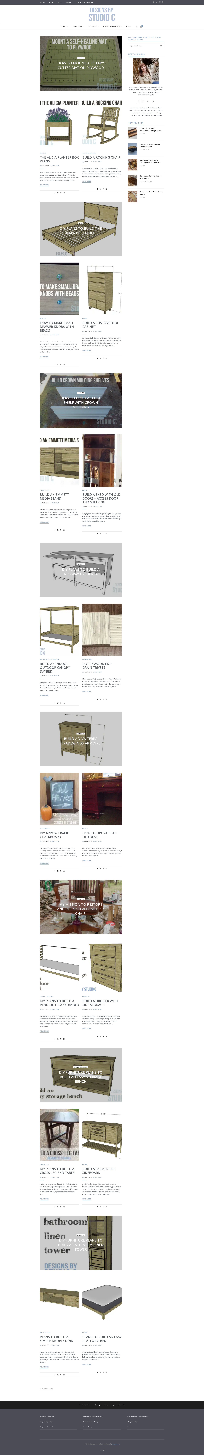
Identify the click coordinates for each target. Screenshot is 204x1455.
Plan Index (130, 1427)
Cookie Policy (87, 1427)
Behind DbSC (55, 2)
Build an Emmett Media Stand (54, 496)
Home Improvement (112, 26)
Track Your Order (84, 2)
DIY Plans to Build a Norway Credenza (81, 571)
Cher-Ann (45, 165)
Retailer (93, 26)
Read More (44, 185)
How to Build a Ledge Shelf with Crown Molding (80, 402)
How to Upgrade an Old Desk (99, 835)
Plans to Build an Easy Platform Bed (101, 1339)
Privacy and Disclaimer (47, 1417)
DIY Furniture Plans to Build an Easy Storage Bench (80, 1077)
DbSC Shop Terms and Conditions (137, 1417)
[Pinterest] (60, 193)
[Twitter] (58, 193)
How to (81, 58)
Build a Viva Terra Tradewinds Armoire (80, 741)
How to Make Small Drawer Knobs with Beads (57, 327)
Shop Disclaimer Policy (47, 1427)
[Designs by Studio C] (102, 14)
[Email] (63, 193)
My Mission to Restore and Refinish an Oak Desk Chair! (80, 909)
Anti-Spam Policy (132, 1422)
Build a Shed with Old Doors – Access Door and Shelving (101, 498)
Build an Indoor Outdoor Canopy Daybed (55, 668)
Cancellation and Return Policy (93, 1417)
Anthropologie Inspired (49, 659)
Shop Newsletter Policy (90, 1422)
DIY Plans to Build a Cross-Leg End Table (57, 1171)
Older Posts (47, 1389)
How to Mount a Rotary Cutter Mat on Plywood (80, 65)
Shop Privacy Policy (46, 1422)
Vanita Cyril (115, 1444)
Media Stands (45, 490)
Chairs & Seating (89, 153)
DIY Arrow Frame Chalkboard (54, 835)
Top (102, 1450)
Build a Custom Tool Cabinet (100, 325)
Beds (81, 223)
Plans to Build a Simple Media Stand (56, 1339)
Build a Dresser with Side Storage (100, 1003)
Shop (68, 2)
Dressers (86, 996)
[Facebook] (97, 189)
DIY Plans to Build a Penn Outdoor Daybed (59, 1003)
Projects (77, 26)
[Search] (136, 26)
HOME (42, 2)
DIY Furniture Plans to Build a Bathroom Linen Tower (81, 1245)
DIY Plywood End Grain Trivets (97, 666)
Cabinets (80, 564)
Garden (43, 153)
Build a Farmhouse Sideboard (98, 1171)
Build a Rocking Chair (101, 157)
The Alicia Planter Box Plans (59, 159)
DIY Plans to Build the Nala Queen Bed (81, 230)
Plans (64, 26)
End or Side (44, 1164)
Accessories (87, 659)
